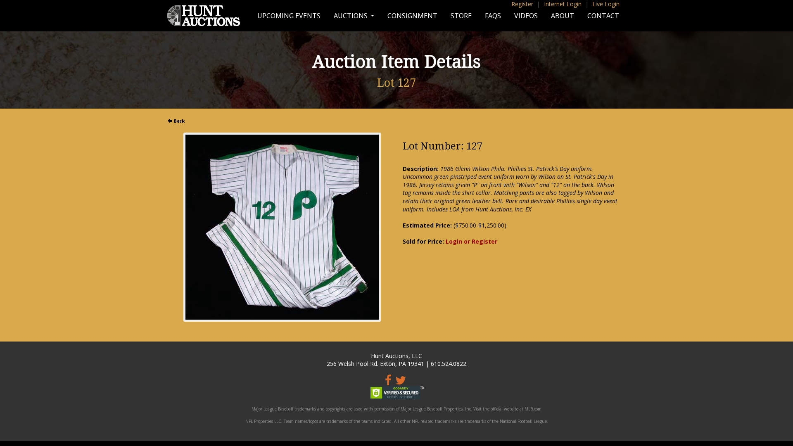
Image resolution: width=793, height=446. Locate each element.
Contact (603, 15)
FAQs (493, 15)
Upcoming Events (289, 15)
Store (461, 15)
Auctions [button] (351, 15)
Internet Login (563, 4)
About (562, 15)
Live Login (606, 4)
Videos (526, 15)
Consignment (412, 15)
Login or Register (471, 241)
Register (522, 4)
